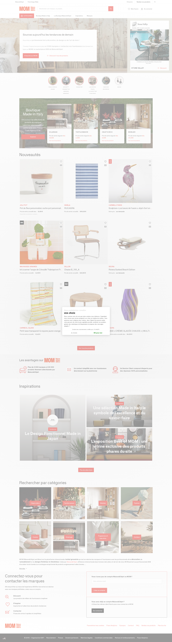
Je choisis (74, 333)
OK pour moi (98, 333)
